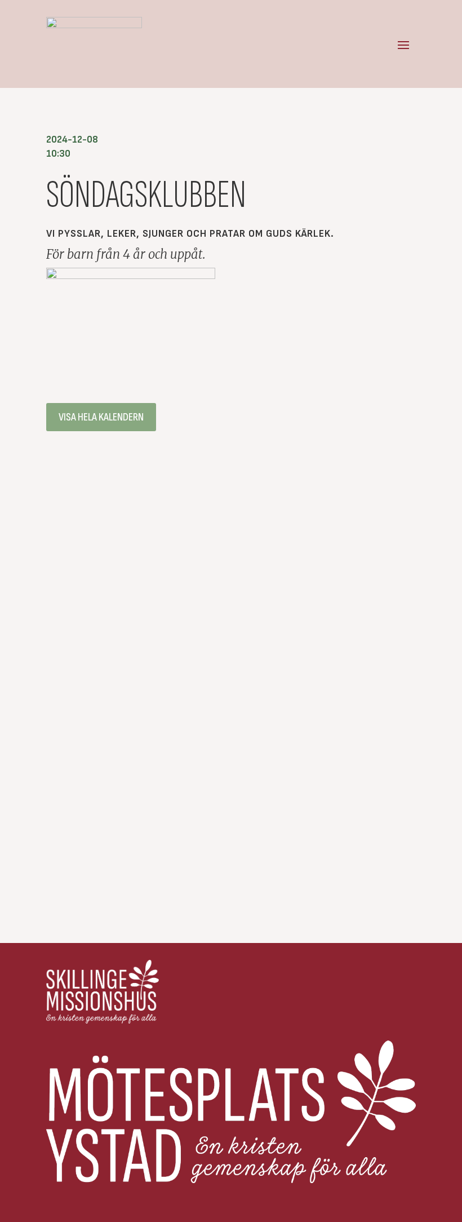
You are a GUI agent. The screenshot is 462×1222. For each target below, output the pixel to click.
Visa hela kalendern (101, 417)
